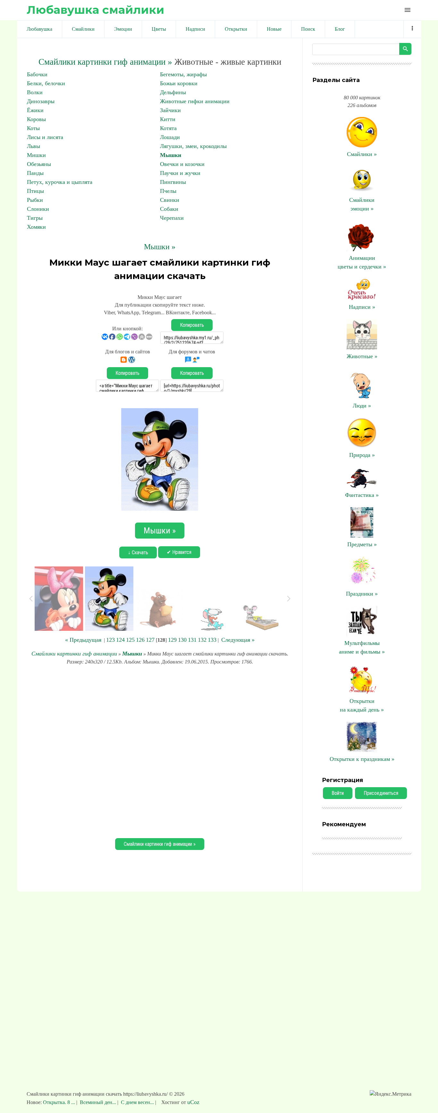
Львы (33, 146)
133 (212, 640)
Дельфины (173, 92)
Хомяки (36, 227)
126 (140, 640)
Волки (35, 92)
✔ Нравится (179, 552)
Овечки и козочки (182, 164)
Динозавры (41, 101)
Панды (35, 173)
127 (150, 640)
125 (130, 640)
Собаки (169, 209)
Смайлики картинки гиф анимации (74, 653)
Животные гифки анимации (195, 101)
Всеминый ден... (98, 1102)
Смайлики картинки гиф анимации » (105, 62)
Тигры (35, 218)
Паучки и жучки (180, 173)
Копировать (192, 325)
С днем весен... (137, 1102)
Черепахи (172, 218)
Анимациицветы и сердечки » (362, 262)
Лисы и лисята (45, 137)
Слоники (38, 209)
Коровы (36, 119)
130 (182, 640)
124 (120, 640)
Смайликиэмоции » (362, 204)
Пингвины (173, 182)
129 (172, 640)
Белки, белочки (46, 83)
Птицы (35, 191)
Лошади (170, 137)
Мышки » (159, 247)
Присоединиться (381, 793)
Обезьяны (39, 164)
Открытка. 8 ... (59, 1102)
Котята (168, 128)
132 (202, 640)
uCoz (193, 1102)
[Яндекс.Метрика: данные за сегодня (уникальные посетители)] (390, 1094)
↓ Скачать (138, 552)
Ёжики (35, 110)
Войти (338, 793)
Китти (167, 119)
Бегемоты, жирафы (183, 74)
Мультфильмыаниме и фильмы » (362, 647)
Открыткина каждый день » (362, 705)
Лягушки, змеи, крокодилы (193, 146)
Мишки (36, 155)
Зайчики (170, 110)
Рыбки (35, 200)
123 (110, 640)
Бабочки (37, 74)
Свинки (169, 200)
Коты (33, 128)
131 (192, 640)
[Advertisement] (160, 750)
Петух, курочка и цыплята (59, 182)
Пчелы (168, 191)
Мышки (170, 155)
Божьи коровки (179, 83)
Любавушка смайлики (95, 10)
